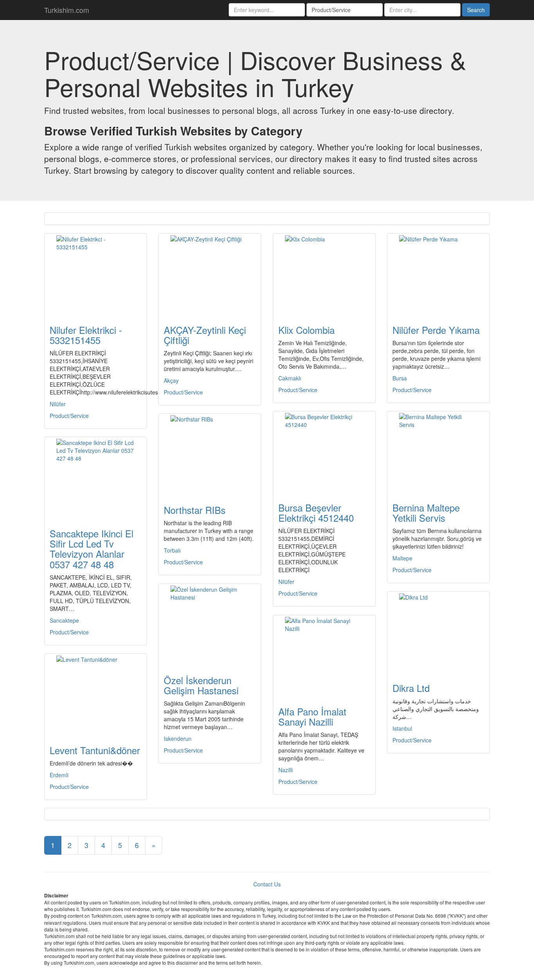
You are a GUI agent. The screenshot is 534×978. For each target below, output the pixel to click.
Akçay (171, 380)
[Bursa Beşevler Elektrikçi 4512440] (324, 452)
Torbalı (172, 550)
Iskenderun (178, 738)
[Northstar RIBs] (209, 454)
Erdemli (59, 775)
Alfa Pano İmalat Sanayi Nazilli (312, 716)
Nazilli (285, 770)
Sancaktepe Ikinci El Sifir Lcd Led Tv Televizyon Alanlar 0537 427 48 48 (91, 548)
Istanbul (402, 728)
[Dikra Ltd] (438, 632)
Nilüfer (58, 404)
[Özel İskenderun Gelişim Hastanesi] (209, 624)
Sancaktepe (64, 620)
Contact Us (267, 884)
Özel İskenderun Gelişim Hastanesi (201, 685)
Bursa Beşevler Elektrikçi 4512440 (316, 512)
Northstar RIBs (195, 510)
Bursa (399, 378)
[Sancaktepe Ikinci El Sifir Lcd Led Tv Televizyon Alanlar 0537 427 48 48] (95, 478)
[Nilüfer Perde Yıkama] (438, 274)
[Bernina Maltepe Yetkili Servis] (438, 452)
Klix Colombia (306, 330)
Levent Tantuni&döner (95, 750)
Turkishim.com (66, 10)
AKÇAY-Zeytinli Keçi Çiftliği (205, 335)
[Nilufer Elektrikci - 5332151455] (95, 274)
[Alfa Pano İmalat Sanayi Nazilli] (324, 656)
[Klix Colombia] (324, 274)
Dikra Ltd (411, 688)
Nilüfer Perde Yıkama (436, 330)
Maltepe (402, 558)
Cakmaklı (289, 378)
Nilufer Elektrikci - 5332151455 (86, 335)
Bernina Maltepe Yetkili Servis (426, 512)
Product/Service (69, 416)
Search (476, 10)
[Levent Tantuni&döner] (95, 695)
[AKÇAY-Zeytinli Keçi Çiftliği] (209, 274)
